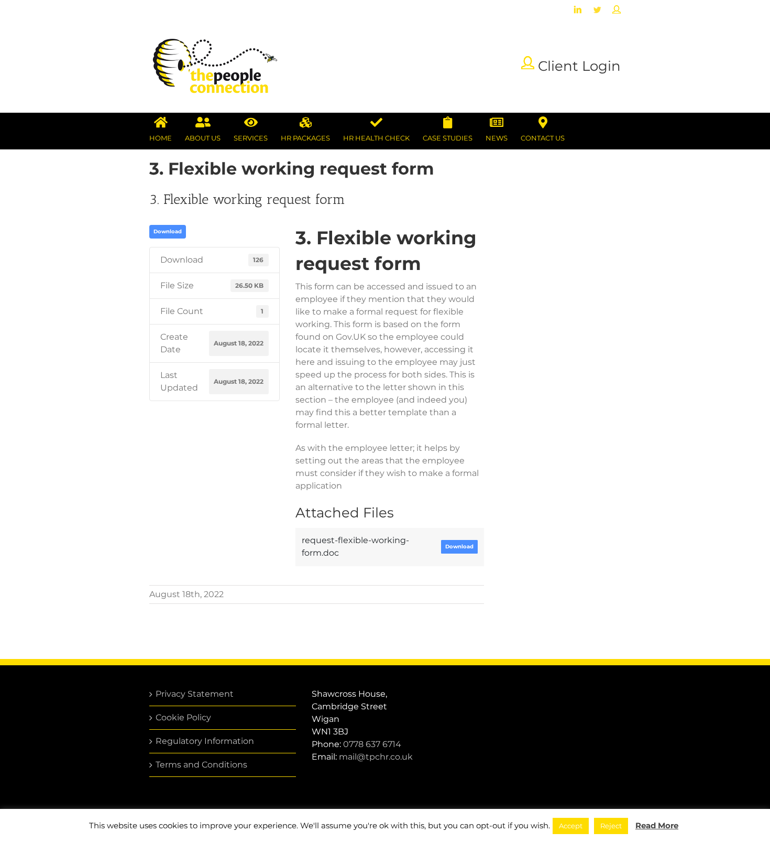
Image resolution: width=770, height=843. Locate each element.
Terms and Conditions (201, 765)
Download (167, 231)
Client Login (577, 66)
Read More (656, 825)
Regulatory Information (205, 741)
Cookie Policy (183, 717)
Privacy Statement (195, 694)
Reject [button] (611, 826)
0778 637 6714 (372, 744)
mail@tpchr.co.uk (376, 757)
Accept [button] (570, 826)
